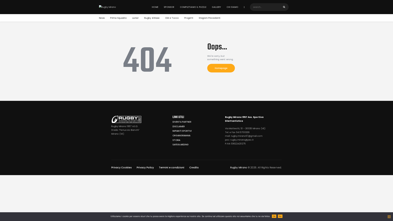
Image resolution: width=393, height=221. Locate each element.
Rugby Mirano (238, 167)
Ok (274, 216)
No (280, 216)
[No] (389, 216)
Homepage (221, 68)
